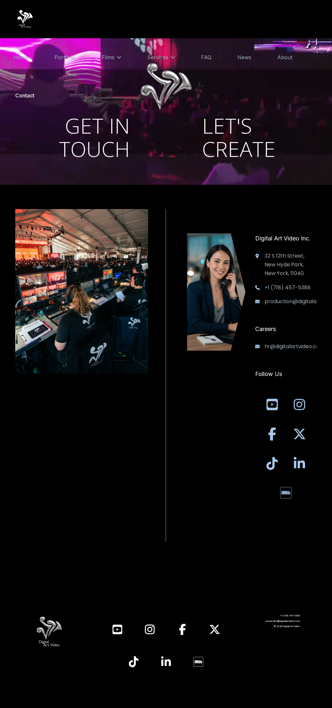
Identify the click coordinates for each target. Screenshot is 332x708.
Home (21, 57)
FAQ (206, 57)
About (284, 57)
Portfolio (65, 57)
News (244, 57)
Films (108, 57)
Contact (24, 95)
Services (157, 57)
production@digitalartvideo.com (283, 621)
